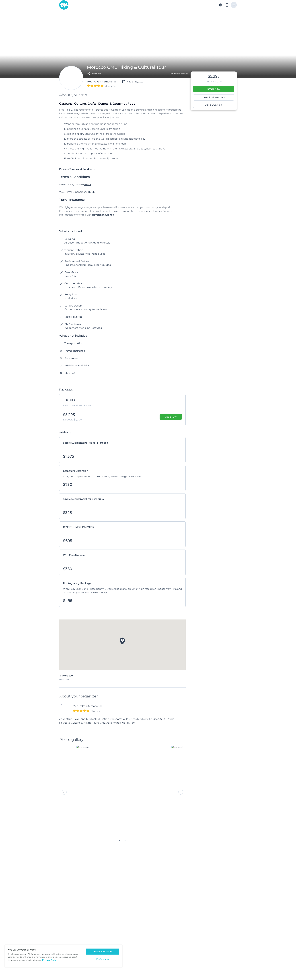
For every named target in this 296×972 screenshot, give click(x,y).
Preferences (102, 959)
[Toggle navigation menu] (234, 5)
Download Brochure (213, 97)
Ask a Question (213, 104)
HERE (87, 184)
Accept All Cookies (103, 951)
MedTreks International (87, 706)
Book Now (213, 88)
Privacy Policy (50, 960)
